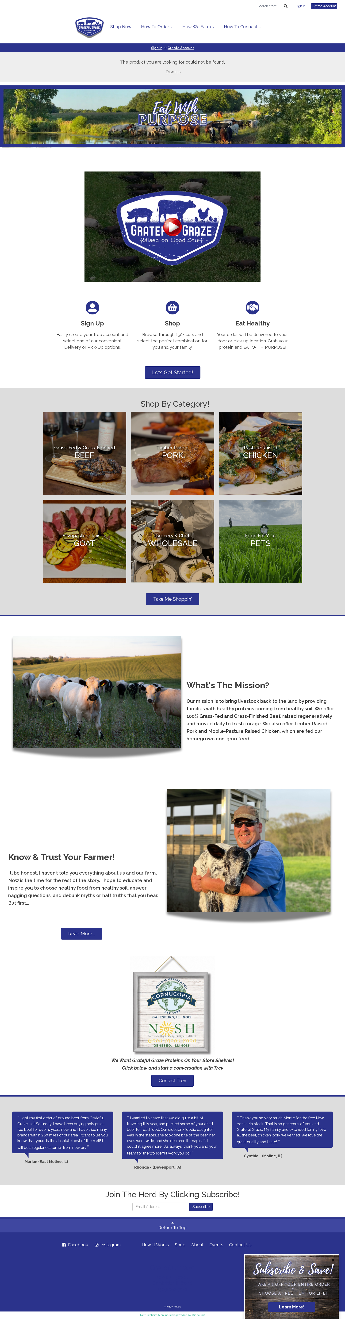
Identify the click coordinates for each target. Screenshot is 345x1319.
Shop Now (120, 26)
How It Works (155, 1244)
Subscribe (201, 1206)
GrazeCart (198, 1315)
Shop (180, 1244)
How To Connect (241, 26)
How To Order (155, 26)
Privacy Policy (172, 1306)
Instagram (110, 1244)
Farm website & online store (158, 1315)
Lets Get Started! (172, 372)
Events (216, 1244)
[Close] (333, 1260)
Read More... (81, 934)
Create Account (324, 6)
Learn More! (291, 1306)
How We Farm (197, 26)
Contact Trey (172, 1080)
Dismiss (173, 71)
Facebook (77, 1244)
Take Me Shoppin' (172, 599)
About (197, 1244)
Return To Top (172, 1227)
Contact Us (240, 1244)
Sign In (300, 6)
